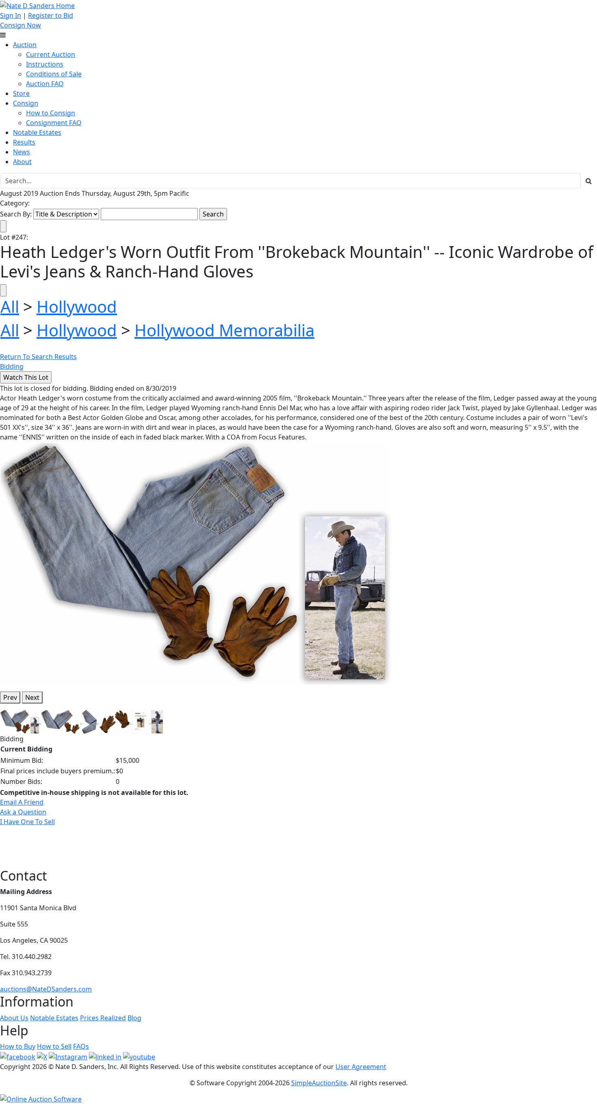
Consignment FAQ (54, 122)
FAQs (81, 1046)
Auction (25, 44)
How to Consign (50, 112)
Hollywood (77, 306)
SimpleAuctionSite (319, 1082)
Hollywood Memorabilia (224, 330)
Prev (10, 697)
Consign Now (20, 25)
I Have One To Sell (27, 821)
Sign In (10, 15)
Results (24, 142)
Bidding (12, 366)
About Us (14, 1017)
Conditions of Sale (54, 73)
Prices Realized (103, 1017)
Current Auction (50, 54)
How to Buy (17, 1046)
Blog (134, 1017)
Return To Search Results (38, 356)
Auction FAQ (45, 83)
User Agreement (360, 1066)
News (21, 151)
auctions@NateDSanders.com (46, 989)
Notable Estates (37, 132)
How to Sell (54, 1046)
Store (21, 93)
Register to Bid (50, 15)
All (9, 306)
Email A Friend (21, 802)
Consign (25, 103)
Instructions (44, 64)
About (22, 161)
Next (32, 697)
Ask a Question (23, 811)
